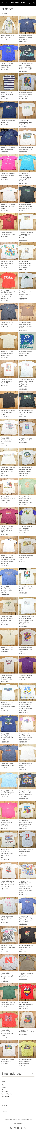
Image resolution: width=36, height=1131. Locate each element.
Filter (5, 13)
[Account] (29, 3)
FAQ (3, 1089)
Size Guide (5, 1092)
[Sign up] (32, 1073)
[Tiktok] (21, 1128)
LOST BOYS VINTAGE (14, 1119)
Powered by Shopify (26, 1119)
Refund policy (6, 1096)
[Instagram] (14, 1128)
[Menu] (2, 3)
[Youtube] (18, 1128)
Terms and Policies (18, 1123)
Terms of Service (7, 1094)
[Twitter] (25, 1128)
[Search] (6, 3)
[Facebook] (11, 1128)
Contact (4, 1087)
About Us (4, 1085)
